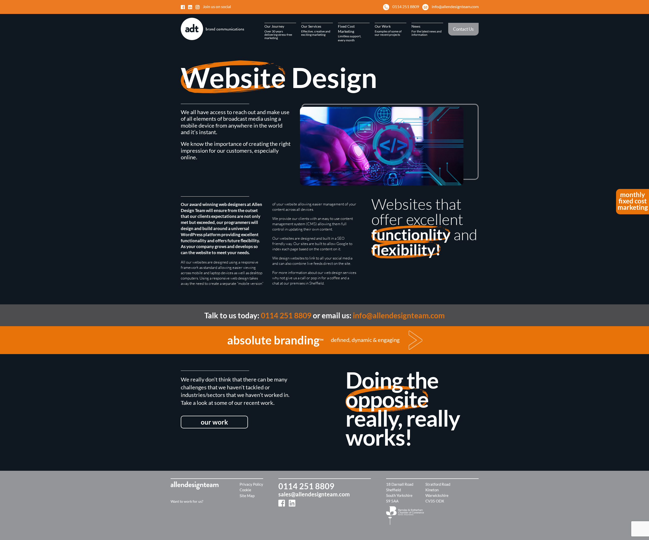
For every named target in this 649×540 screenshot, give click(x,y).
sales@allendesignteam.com (314, 494)
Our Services (315, 30)
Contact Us (463, 29)
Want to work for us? (187, 501)
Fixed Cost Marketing (349, 33)
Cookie (245, 489)
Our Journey (278, 32)
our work (214, 422)
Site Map (247, 495)
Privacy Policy (251, 484)
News (426, 30)
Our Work (388, 30)
